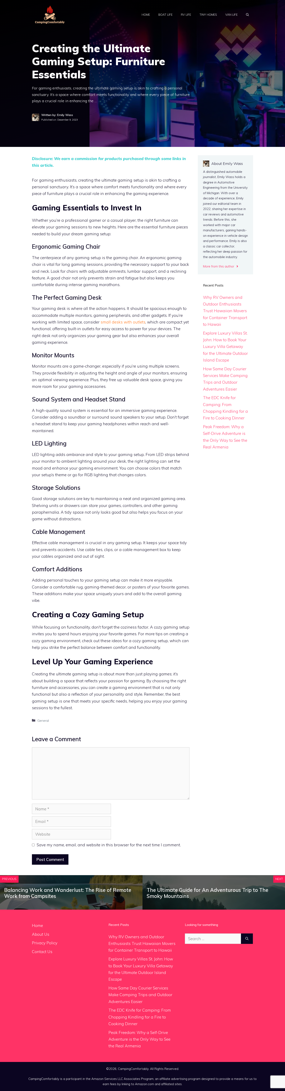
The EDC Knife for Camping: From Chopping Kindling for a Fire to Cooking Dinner (139, 1017)
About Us (40, 934)
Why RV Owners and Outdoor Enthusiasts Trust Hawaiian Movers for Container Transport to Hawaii (225, 311)
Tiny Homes (208, 15)
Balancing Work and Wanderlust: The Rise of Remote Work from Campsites (67, 893)
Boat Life (165, 15)
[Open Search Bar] (247, 14)
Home (146, 15)
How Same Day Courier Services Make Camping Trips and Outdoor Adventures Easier (140, 994)
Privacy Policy (44, 942)
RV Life (186, 15)
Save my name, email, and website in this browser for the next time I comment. (109, 844)
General (43, 720)
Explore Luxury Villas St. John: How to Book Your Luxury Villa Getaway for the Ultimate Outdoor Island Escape (225, 347)
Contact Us (42, 951)
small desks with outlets (123, 322)
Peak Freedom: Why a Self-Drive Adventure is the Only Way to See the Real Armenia (139, 1039)
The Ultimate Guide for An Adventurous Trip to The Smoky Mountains (207, 893)
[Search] (247, 938)
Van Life (231, 15)
